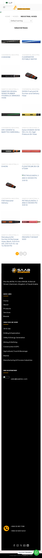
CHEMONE (5, 57)
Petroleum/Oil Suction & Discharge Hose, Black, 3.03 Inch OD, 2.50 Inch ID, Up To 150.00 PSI (10, 241)
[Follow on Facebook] (14, 545)
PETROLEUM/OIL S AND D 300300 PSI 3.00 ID (30, 203)
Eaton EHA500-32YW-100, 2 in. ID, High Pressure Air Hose (31, 132)
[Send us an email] (24, 545)
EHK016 (4, 166)
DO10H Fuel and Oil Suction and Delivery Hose (30, 93)
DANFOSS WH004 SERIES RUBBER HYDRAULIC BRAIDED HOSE (10, 94)
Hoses (15, 16)
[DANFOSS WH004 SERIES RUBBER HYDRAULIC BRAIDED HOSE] (10, 76)
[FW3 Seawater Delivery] (10, 185)
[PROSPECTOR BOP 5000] (31, 222)
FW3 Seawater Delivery (7, 202)
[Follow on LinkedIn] (28, 545)
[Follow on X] (21, 545)
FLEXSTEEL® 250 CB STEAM (30, 167)
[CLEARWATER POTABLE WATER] (31, 42)
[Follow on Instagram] (18, 545)
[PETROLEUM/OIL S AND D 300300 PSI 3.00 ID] (31, 185)
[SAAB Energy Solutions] (21, 7)
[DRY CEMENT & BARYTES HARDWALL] (10, 114)
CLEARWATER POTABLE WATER (29, 58)
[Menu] (4, 7)
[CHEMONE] (10, 42)
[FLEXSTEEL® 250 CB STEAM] (31, 151)
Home (7, 16)
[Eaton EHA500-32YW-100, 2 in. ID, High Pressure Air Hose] (31, 114)
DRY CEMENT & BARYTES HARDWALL (10, 131)
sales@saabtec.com (19, 379)
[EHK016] (10, 151)
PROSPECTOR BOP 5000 (30, 238)
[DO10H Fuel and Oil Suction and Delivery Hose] (31, 76)
